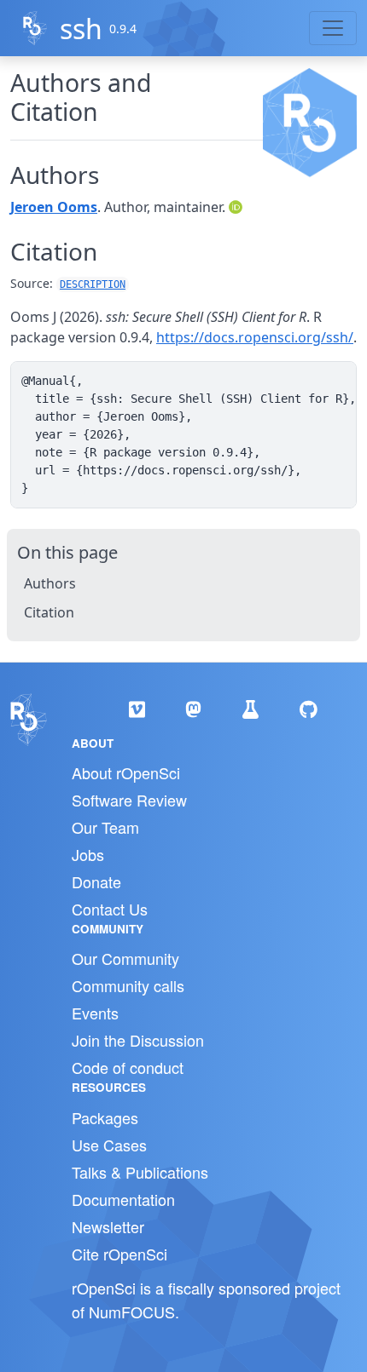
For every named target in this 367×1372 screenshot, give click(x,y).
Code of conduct (128, 1067)
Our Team (105, 827)
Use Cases (109, 1145)
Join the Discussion (138, 1040)
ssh (81, 28)
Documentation (123, 1199)
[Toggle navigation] (333, 28)
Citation (49, 612)
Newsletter (108, 1226)
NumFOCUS (132, 1311)
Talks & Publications (140, 1172)
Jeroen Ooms (53, 207)
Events (95, 1013)
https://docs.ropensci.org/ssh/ (254, 337)
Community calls (128, 985)
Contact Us (110, 909)
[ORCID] (237, 207)
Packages (105, 1117)
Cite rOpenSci (119, 1254)
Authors (50, 583)
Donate (96, 881)
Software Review (129, 800)
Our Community (125, 958)
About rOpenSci (126, 772)
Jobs (88, 854)
